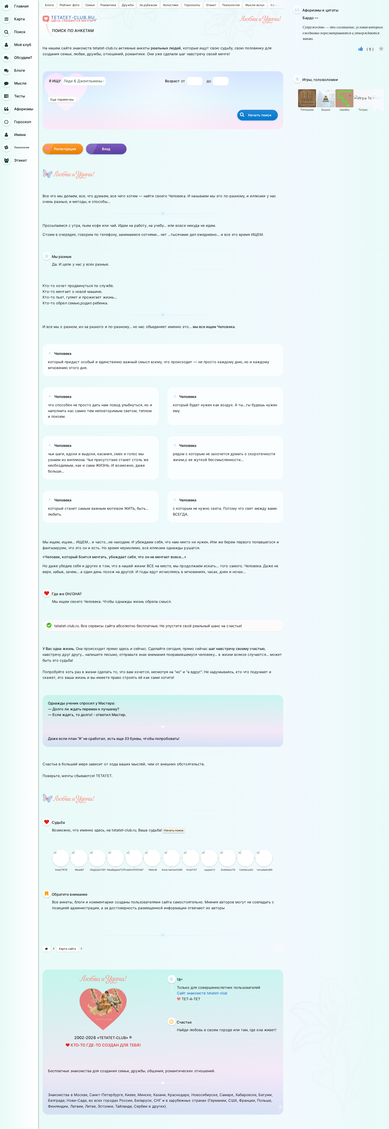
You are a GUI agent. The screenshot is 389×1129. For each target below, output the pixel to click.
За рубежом (148, 5)
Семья (90, 5)
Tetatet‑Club (112, 1037)
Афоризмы (278, 5)
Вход (106, 149)
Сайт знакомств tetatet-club (202, 993)
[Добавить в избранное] (381, 49)
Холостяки (170, 5)
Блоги (49, 5)
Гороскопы (192, 5)
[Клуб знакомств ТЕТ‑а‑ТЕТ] (47, 949)
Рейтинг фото (69, 5)
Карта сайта (67, 948)
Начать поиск (173, 830)
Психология (230, 5)
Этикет (211, 5)
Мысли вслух (255, 5)
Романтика (108, 5)
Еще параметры (62, 99)
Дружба (127, 5)
